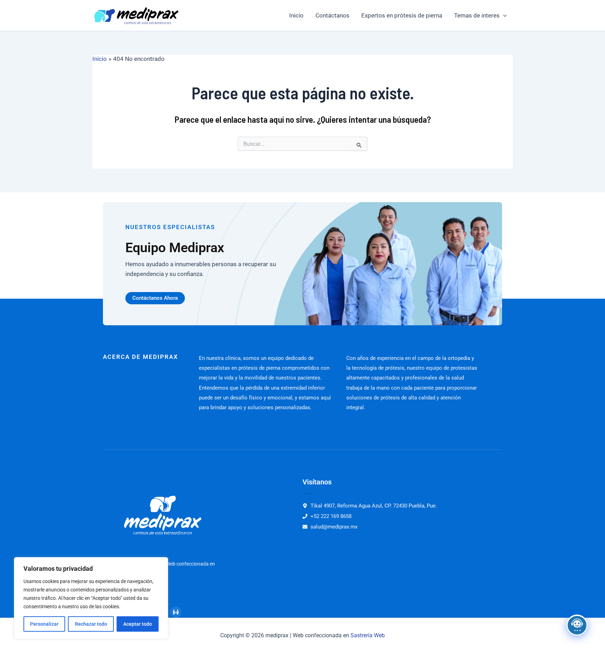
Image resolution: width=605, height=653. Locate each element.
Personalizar (44, 624)
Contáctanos (332, 15)
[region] (91, 598)
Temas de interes (477, 15)
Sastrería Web (367, 635)
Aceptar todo (137, 624)
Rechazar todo (91, 624)
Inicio (296, 15)
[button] (503, 15)
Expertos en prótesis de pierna (401, 15)
